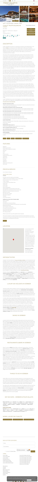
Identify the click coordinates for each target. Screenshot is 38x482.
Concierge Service (6, 459)
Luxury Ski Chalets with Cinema (25, 457)
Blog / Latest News (6, 469)
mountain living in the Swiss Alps (9, 101)
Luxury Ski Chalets (9, 23)
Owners (4, 468)
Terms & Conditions (6, 472)
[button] (34, 0)
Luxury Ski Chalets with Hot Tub (25, 459)
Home (4, 23)
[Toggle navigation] (34, 4)
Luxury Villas (5, 455)
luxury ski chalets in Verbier (20, 260)
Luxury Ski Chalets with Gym (25, 461)
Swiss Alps (16, 23)
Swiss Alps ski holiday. (25, 270)
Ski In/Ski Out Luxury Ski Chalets (26, 456)
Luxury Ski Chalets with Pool (25, 455)
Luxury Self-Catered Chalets (8, 462)
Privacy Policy (13, 451)
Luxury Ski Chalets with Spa (25, 462)
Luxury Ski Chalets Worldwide (29, 419)
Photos (16, 20)
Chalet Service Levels (7, 460)
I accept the (11, 451)
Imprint (4, 474)
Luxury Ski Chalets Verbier (7, 419)
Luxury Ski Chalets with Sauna (25, 460)
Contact (4, 467)
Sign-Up (33, 451)
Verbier (20, 23)
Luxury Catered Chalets (7, 461)
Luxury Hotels (5, 457)
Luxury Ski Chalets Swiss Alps (18, 419)
